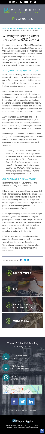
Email (26, 2)
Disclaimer (22, 410)
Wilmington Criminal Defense (12, 28)
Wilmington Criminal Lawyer (32, 28)
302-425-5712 (21, 358)
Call (21, 2)
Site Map (12, 410)
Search (35, 2)
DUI (15, 289)
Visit (31, 2)
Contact (33, 410)
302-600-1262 (24, 18)
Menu (14, 2)
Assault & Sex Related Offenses (24, 306)
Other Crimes (21, 320)
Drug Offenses (22, 273)
